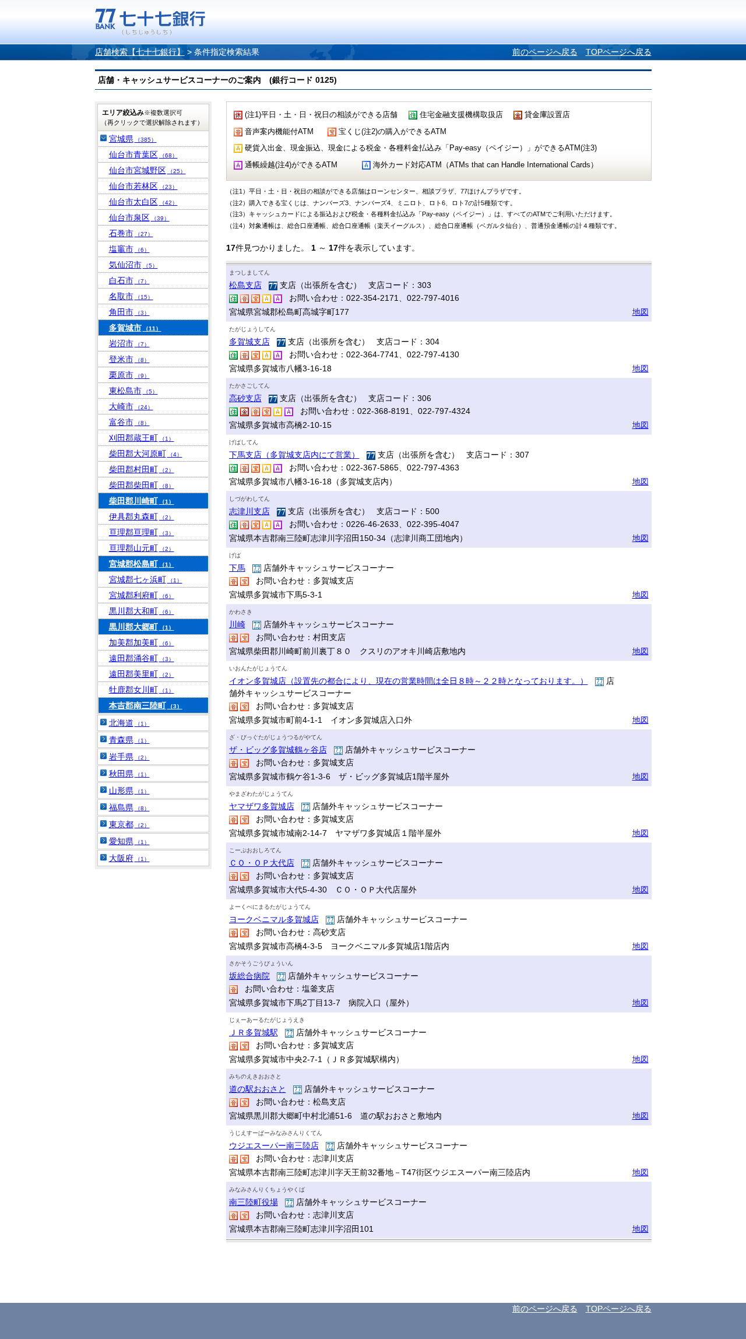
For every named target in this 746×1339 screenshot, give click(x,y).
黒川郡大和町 (141, 611)
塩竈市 (129, 249)
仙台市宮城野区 (147, 170)
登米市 (129, 359)
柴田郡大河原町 (145, 453)
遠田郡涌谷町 (141, 658)
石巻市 (131, 233)
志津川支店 (249, 511)
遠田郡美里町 (141, 674)
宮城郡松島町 (141, 563)
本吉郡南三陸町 (145, 705)
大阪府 (129, 858)
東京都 (129, 824)
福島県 (129, 807)
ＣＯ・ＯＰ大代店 (261, 862)
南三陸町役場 (253, 1202)
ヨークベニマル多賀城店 (274, 919)
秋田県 (129, 773)
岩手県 (129, 756)
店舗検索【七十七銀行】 (140, 52)
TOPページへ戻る (619, 52)
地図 (640, 312)
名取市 (131, 296)
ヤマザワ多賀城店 (261, 806)
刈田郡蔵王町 (141, 437)
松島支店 (245, 285)
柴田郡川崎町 (141, 500)
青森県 (129, 739)
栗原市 (129, 374)
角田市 (129, 312)
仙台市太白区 (143, 201)
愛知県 (129, 841)
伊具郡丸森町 (141, 516)
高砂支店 (245, 398)
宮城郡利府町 (141, 595)
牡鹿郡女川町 (141, 689)
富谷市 (129, 422)
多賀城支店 (249, 341)
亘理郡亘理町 (141, 532)
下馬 (237, 567)
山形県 (129, 790)
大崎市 (131, 406)
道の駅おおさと (257, 1089)
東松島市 (133, 390)
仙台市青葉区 (143, 154)
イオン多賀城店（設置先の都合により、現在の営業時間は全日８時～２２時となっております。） (408, 681)
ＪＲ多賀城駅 (253, 1032)
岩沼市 (129, 343)
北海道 (129, 723)
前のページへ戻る (545, 52)
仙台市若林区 (143, 186)
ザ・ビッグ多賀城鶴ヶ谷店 (278, 749)
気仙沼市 (133, 264)
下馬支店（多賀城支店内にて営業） (294, 454)
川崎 (237, 624)
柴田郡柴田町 (141, 485)
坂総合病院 (249, 975)
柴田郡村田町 (141, 469)
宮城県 (133, 138)
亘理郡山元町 (141, 548)
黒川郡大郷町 (141, 626)
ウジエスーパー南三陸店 (274, 1145)
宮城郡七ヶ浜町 (145, 579)
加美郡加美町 (141, 642)
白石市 (129, 280)
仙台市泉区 (139, 217)
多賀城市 (135, 327)
